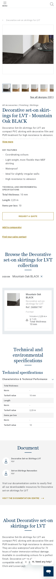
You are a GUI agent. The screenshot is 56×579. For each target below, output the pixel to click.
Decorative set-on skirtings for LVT (23, 20)
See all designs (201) (42, 97)
